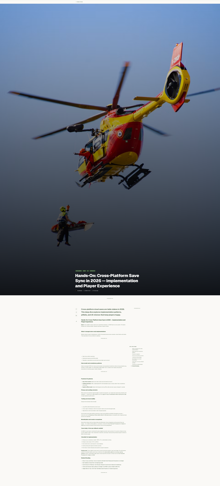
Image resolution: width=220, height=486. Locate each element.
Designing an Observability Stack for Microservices (100, 415)
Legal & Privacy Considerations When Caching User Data (114, 394)
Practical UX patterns (136, 354)
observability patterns (109, 452)
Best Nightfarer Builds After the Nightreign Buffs (93, 462)
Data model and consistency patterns (137, 352)
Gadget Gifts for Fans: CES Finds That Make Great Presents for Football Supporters (100, 468)
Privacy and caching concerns (138, 355)
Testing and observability (137, 357)
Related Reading (135, 366)
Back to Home (80, 1)
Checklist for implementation (137, 364)
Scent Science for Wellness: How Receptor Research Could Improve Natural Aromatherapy (102, 464)
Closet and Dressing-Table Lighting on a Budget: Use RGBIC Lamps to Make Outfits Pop (101, 466)
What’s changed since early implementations (137, 349)
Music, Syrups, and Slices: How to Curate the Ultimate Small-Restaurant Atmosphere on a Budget (103, 460)
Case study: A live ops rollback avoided (138, 362)
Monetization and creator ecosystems (137, 359)
